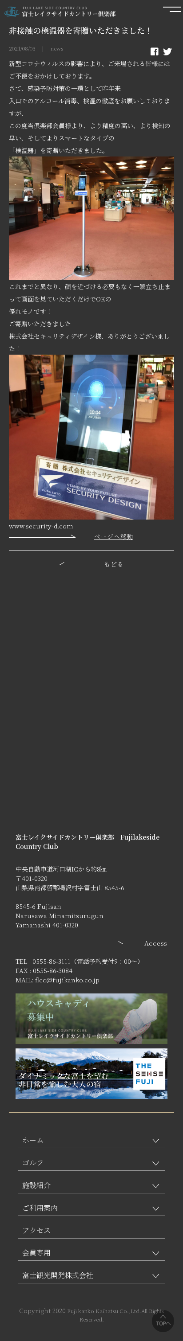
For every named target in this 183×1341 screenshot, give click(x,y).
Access (155, 942)
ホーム (33, 1140)
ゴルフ (33, 1162)
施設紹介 (36, 1185)
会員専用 (36, 1252)
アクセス (36, 1230)
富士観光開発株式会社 (57, 1275)
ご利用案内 (40, 1208)
